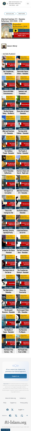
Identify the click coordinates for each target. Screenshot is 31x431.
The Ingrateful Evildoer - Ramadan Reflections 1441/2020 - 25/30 (22, 134)
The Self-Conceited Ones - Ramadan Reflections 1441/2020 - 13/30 (23, 253)
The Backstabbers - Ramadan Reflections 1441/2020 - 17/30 (23, 213)
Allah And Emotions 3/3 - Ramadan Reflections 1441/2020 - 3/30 (23, 194)
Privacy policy (24, 403)
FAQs (4, 403)
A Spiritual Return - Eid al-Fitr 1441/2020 (23, 232)
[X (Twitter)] (12, 410)
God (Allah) (10, 13)
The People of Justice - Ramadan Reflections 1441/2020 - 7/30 (22, 154)
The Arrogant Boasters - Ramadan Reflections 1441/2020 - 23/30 (8, 313)
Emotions (21, 13)
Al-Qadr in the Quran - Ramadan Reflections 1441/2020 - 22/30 (8, 253)
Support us (15, 376)
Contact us (23, 398)
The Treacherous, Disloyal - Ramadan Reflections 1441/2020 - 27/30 (22, 273)
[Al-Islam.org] (4, 3)
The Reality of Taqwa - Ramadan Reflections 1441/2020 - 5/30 (8, 333)
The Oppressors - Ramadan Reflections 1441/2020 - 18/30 (8, 293)
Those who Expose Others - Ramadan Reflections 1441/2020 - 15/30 (22, 74)
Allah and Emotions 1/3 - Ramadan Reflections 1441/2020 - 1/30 (8, 134)
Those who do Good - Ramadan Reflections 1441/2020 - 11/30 (23, 114)
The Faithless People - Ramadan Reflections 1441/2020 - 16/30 (8, 154)
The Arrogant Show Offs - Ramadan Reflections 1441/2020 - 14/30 (23, 313)
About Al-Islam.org (10, 398)
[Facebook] (7, 410)
